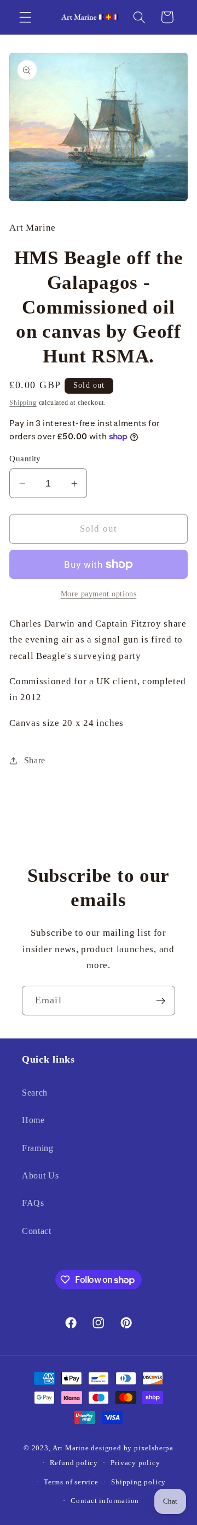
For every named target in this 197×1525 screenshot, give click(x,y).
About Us (40, 1175)
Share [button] (34, 760)
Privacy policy (135, 1463)
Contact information (105, 1501)
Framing (38, 1148)
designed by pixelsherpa (132, 1448)
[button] (25, 17)
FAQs (33, 1203)
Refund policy (74, 1463)
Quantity (25, 458)
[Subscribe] (161, 1000)
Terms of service (71, 1482)
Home (33, 1120)
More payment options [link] (99, 594)
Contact (36, 1231)
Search (35, 1092)
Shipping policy (138, 1482)
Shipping (22, 402)
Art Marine (71, 1448)
